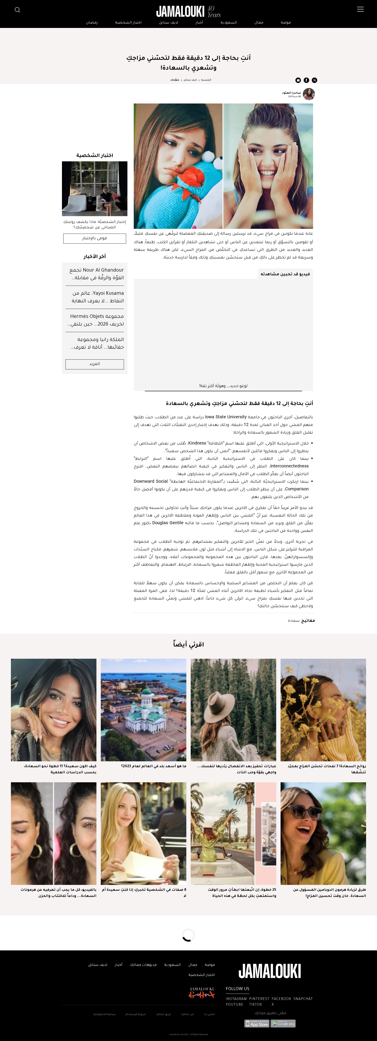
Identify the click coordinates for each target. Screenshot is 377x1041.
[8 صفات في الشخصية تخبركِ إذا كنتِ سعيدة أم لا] (143, 833)
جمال (259, 23)
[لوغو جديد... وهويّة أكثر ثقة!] (223, 331)
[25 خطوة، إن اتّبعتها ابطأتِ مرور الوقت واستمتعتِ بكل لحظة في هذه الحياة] (233, 833)
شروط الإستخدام (135, 1014)
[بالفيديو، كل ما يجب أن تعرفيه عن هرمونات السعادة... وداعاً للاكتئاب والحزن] (53, 833)
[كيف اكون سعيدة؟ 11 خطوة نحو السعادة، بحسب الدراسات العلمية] (53, 710)
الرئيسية (206, 80)
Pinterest (259, 999)
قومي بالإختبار (94, 238)
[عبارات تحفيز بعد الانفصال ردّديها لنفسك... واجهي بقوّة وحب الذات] (233, 710)
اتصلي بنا (209, 1014)
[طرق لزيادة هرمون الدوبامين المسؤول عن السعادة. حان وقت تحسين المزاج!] (323, 833)
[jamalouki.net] (188, 11)
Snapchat (303, 999)
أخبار (199, 23)
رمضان (92, 23)
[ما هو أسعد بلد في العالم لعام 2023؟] (143, 710)
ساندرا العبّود (291, 92)
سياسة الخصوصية (105, 1014)
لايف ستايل (168, 23)
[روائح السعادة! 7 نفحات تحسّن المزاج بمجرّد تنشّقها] (323, 710)
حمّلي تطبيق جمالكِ (270, 1013)
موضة (286, 23)
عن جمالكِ (187, 1014)
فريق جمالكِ (163, 1014)
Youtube (234, 1005)
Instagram (236, 999)
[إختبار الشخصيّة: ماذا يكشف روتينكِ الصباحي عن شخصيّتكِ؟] (94, 188)
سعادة (294, 620)
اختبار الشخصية (128, 23)
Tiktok (255, 1005)
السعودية (229, 23)
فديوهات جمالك (143, 965)
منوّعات (174, 80)
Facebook (281, 999)
